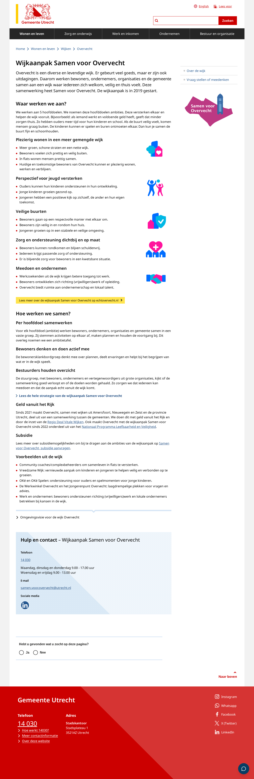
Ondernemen (169, 34)
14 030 (25, 560)
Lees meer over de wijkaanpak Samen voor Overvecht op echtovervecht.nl (68, 300)
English (204, 6)
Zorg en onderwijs (78, 34)
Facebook (228, 714)
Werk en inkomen (125, 34)
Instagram (229, 697)
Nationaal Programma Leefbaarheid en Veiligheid (119, 426)
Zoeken (227, 20)
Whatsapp (229, 705)
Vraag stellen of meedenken (208, 79)
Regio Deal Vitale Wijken (65, 422)
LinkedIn (227, 732)
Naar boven (227, 676)
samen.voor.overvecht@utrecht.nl (46, 588)
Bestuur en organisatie (217, 34)
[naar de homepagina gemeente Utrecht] (35, 14)
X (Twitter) (229, 723)
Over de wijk (196, 71)
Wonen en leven (32, 34)
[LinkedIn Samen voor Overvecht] (25, 605)
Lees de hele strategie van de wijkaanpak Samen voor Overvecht (70, 396)
